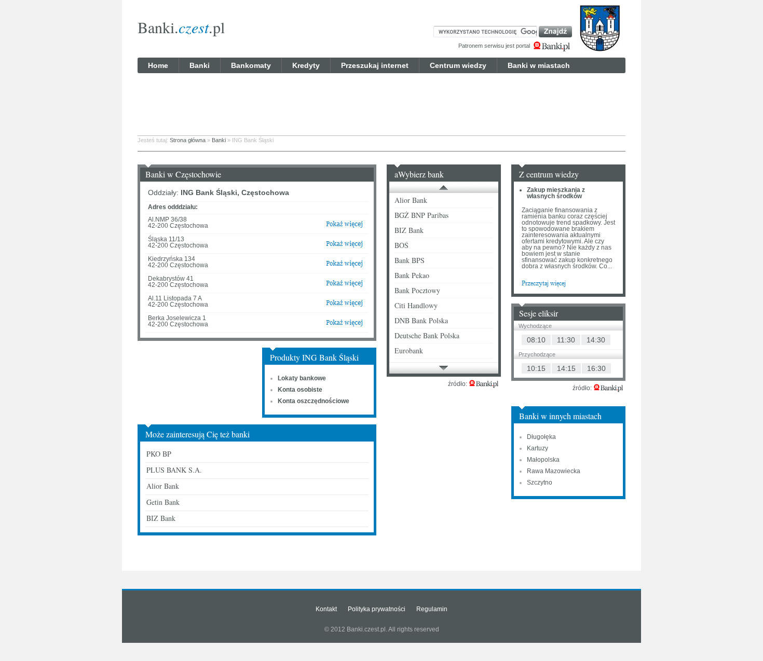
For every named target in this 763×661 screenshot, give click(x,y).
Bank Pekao (411, 275)
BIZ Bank (160, 518)
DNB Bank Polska (421, 320)
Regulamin (431, 609)
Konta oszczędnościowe (313, 401)
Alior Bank (162, 486)
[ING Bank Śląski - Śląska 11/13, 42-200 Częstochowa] (344, 246)
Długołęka (541, 436)
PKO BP (158, 454)
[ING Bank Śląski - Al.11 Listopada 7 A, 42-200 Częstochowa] (344, 305)
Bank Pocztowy (417, 290)
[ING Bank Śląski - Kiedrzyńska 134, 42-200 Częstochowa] (344, 265)
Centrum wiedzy (458, 65)
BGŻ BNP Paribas (421, 215)
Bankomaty (251, 65)
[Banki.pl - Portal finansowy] (484, 384)
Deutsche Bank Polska (426, 335)
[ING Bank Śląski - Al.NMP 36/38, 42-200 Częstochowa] (344, 226)
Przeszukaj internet (374, 65)
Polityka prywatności (376, 609)
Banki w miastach (539, 65)
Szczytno (539, 482)
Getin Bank (163, 502)
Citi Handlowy (416, 305)
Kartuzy (537, 448)
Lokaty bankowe (302, 378)
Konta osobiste (300, 389)
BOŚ (401, 245)
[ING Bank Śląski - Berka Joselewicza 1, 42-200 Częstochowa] (344, 324)
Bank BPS (409, 260)
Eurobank (408, 350)
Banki (199, 65)
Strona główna (188, 140)
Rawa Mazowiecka (553, 471)
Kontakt (326, 609)
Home (158, 65)
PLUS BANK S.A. (174, 470)
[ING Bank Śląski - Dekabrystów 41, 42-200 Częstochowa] (344, 285)
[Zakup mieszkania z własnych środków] (543, 282)
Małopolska (543, 459)
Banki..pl (181, 27)
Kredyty (306, 65)
